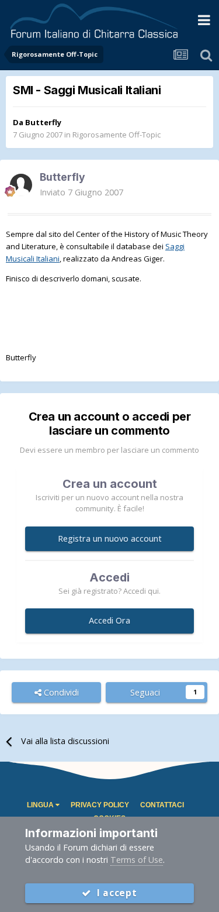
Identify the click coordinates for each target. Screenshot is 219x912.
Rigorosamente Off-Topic (116, 134)
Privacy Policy (100, 805)
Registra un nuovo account (110, 538)
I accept (114, 893)
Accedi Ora (109, 620)
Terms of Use (136, 859)
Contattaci (162, 805)
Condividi (60, 692)
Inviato (81, 192)
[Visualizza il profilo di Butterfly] (21, 185)
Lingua (41, 805)
